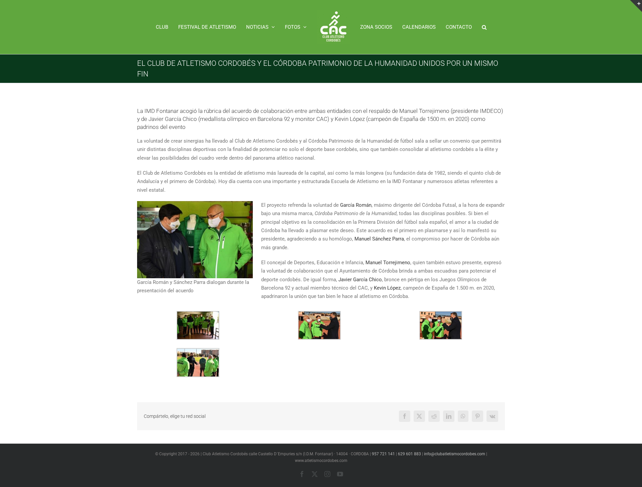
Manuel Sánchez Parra (379, 239)
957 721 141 (383, 454)
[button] (469, 27)
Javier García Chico (360, 280)
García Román (355, 205)
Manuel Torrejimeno (387, 263)
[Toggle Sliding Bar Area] (636, 6)
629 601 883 (409, 454)
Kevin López (387, 288)
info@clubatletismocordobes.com (454, 454)
